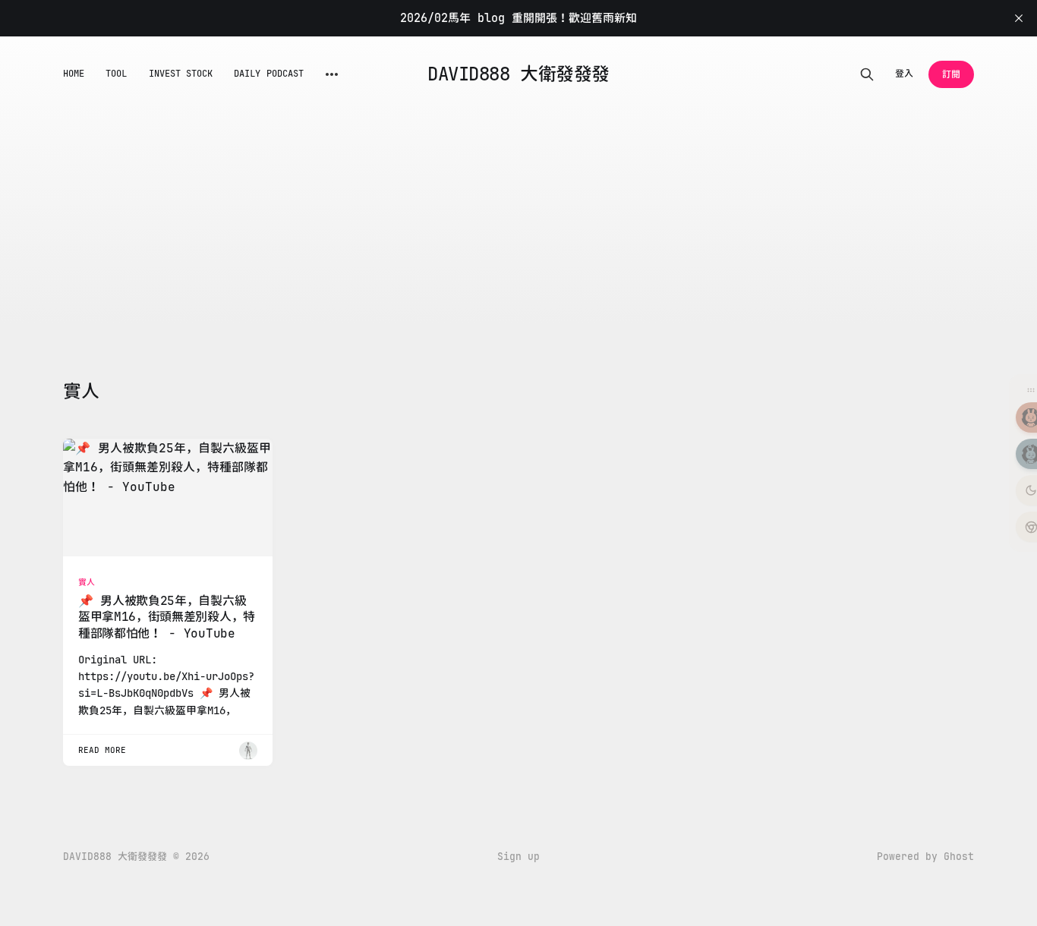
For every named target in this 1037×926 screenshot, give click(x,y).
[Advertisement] (275, 265)
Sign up (518, 856)
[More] (331, 74)
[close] (1019, 18)
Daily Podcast (269, 74)
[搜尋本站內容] (867, 74)
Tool (116, 74)
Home (73, 74)
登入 (904, 74)
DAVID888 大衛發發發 (518, 74)
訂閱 (951, 74)
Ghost (959, 856)
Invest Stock (181, 74)
